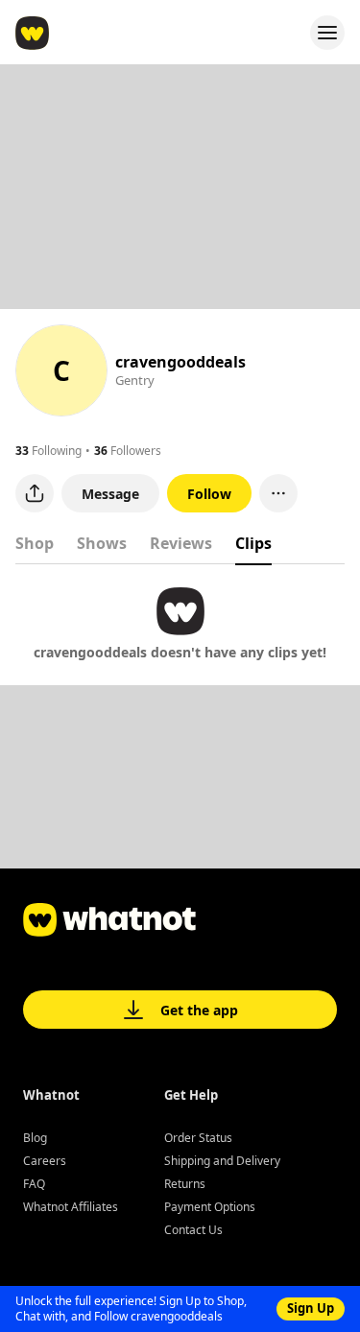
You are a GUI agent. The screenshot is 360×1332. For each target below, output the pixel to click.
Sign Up (310, 1308)
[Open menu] (327, 32)
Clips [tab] (253, 543)
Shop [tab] (34, 543)
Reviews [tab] (181, 543)
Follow (209, 494)
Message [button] (110, 494)
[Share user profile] (34, 493)
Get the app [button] (199, 1010)
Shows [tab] (102, 543)
